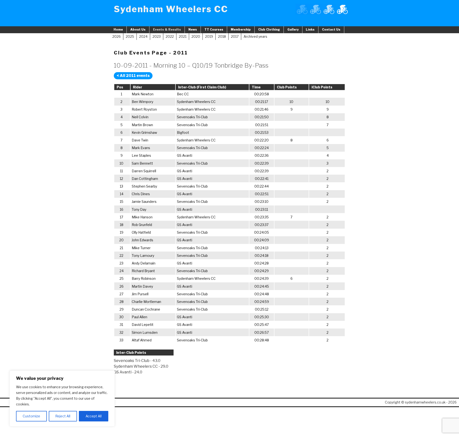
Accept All (94, 416)
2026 (116, 36)
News (192, 29)
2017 (235, 36)
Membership (241, 29)
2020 (195, 36)
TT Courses (213, 29)
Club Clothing (269, 29)
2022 (170, 36)
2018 (222, 36)
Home (118, 29)
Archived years (255, 36)
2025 (130, 36)
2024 (143, 36)
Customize (31, 416)
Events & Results (167, 29)
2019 (209, 36)
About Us (138, 29)
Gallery (293, 29)
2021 (182, 36)
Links (310, 29)
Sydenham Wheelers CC (171, 9)
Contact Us (331, 29)
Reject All (62, 416)
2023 (157, 36)
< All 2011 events (133, 75)
